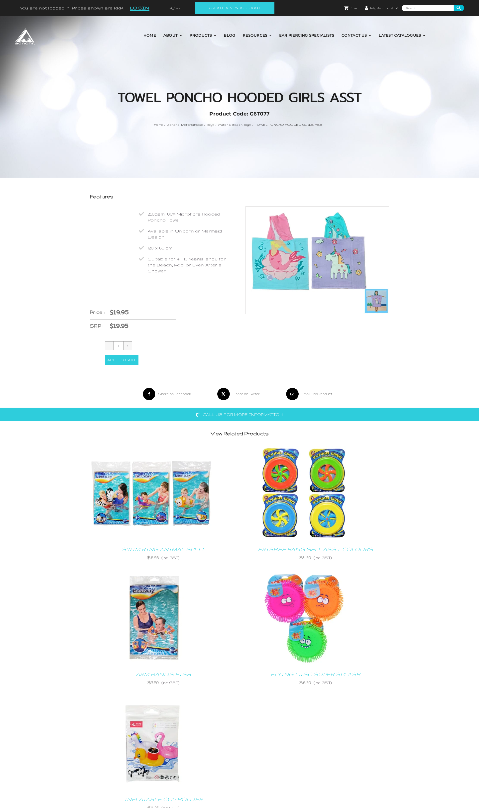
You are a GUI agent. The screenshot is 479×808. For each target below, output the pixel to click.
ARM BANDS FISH (163, 674)
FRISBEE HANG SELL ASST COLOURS (315, 549)
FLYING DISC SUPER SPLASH (315, 674)
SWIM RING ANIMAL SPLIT (163, 549)
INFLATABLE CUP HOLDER (163, 799)
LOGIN (139, 7)
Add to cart (121, 360)
